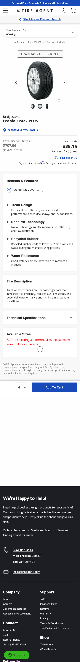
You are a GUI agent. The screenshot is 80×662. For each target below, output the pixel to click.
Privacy (44, 618)
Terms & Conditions (51, 623)
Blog (5, 634)
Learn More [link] (62, 3)
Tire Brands (47, 644)
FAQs (43, 599)
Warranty (45, 613)
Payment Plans (48, 603)
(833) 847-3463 (23, 549)
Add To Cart (54, 387)
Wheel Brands (48, 649)
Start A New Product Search (42, 19)
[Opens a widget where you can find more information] (16, 655)
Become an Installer (14, 608)
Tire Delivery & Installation (55, 628)
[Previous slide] (16, 82)
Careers (7, 603)
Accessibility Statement (17, 613)
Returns (44, 608)
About (6, 599)
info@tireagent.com (26, 571)
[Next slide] (64, 82)
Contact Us (9, 629)
